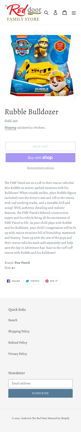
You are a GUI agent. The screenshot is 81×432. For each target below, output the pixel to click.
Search (12, 320)
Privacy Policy (17, 354)
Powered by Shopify (58, 418)
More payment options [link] (40, 168)
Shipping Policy (18, 331)
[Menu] (73, 12)
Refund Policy (17, 342)
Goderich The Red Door (34, 418)
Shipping (10, 127)
